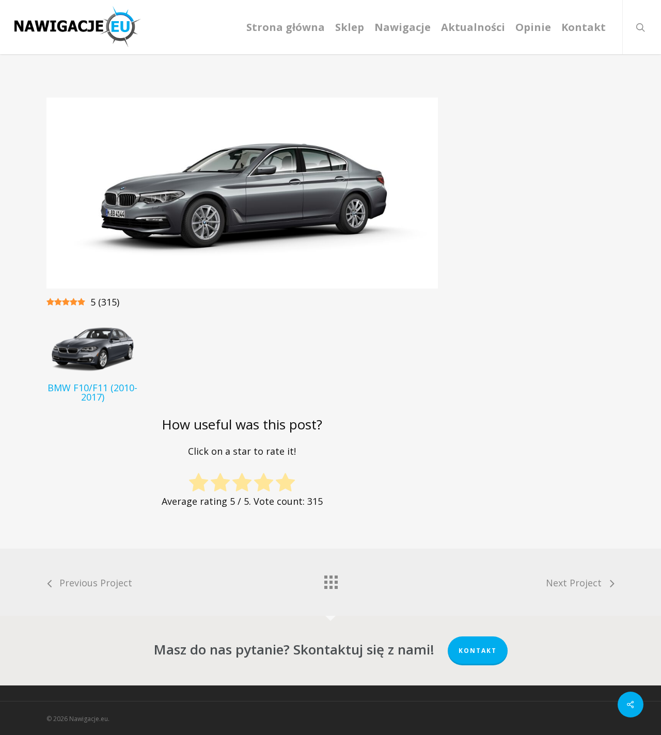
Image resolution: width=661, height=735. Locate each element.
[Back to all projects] (330, 579)
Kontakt (478, 650)
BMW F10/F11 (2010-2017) (92, 392)
